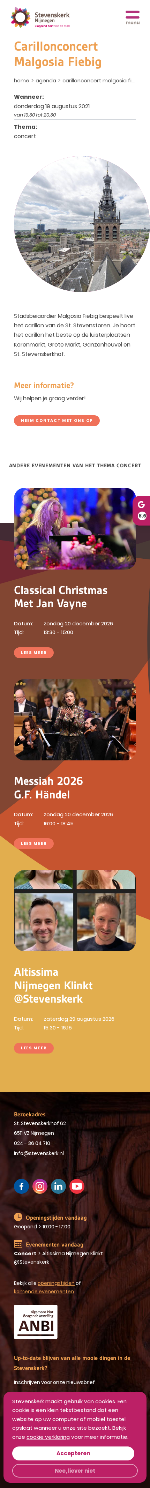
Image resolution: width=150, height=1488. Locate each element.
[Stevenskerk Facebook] (21, 1186)
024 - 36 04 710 (32, 1143)
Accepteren (73, 1453)
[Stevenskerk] (40, 17)
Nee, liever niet (75, 1470)
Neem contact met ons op (57, 420)
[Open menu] (132, 17)
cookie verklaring (48, 1437)
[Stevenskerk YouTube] (76, 1186)
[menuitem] (22, 80)
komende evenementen (44, 1291)
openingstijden (56, 1283)
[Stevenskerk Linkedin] (58, 1186)
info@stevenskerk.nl (39, 1153)
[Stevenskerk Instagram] (39, 1186)
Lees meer (34, 652)
